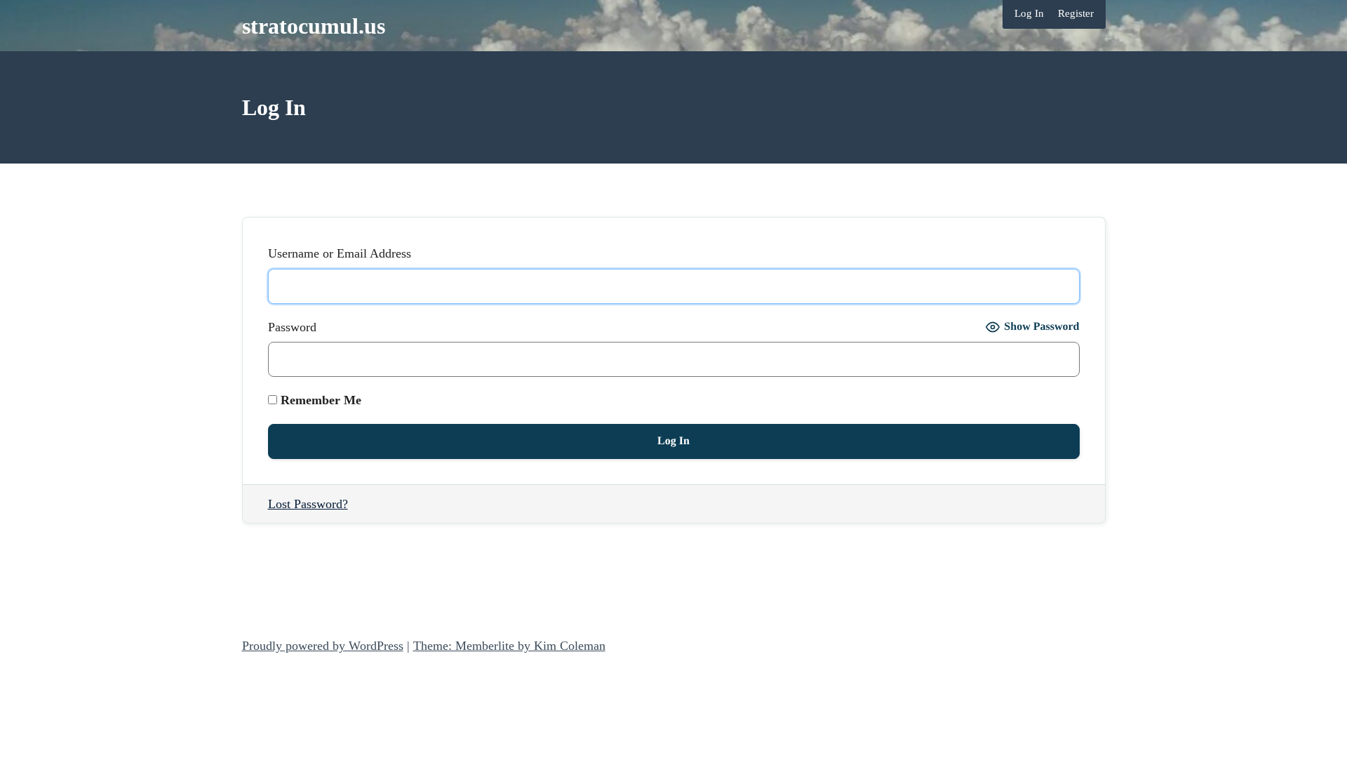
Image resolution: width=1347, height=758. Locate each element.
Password (292, 327)
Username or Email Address (339, 253)
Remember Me (319, 400)
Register (1076, 13)
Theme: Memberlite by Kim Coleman (509, 646)
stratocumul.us (313, 26)
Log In (1029, 13)
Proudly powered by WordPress (322, 646)
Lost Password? (308, 504)
